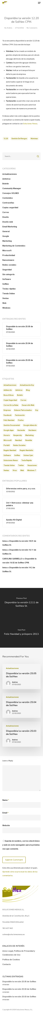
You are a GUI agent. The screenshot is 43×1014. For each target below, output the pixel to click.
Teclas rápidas (9, 289)
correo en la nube (11, 405)
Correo (5, 212)
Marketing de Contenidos (13, 246)
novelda (28, 440)
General (6, 231)
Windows (6, 308)
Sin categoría (8, 274)
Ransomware (8, 260)
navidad (18, 440)
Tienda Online (8, 293)
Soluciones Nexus (30, 123)
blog (28, 390)
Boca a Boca (8, 395)
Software (6, 279)
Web (4, 303)
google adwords (30, 425)
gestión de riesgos (19, 139)
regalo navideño (26, 450)
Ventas (5, 298)
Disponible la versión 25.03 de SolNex (19, 996)
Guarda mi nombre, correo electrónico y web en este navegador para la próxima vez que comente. (21, 845)
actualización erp (27, 385)
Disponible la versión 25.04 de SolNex (19, 989)
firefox (21, 420)
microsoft (8, 440)
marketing (29, 435)
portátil (7, 445)
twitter (21, 465)
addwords (8, 390)
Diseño (5, 217)
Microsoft (6, 250)
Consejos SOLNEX (10, 193)
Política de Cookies (11, 959)
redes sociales (19, 445)
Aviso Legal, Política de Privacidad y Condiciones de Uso (18, 953)
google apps (9, 430)
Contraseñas (8, 203)
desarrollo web (28, 405)
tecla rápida (26, 460)
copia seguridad (10, 400)
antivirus (18, 390)
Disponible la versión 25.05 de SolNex (19, 981)
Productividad (8, 255)
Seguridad (7, 270)
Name (5, 800)
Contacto (6, 964)
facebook (7, 415)
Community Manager (11, 188)
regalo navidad (10, 450)
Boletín (5, 184)
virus (15, 470)
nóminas (34, 139)
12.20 (6, 139)
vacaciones (32, 465)
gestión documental (12, 425)
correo (23, 400)
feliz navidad (9, 420)
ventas (6, 470)
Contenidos (7, 198)
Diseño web (7, 222)
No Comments (32, 28)
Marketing (7, 241)
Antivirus (6, 179)
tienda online (9, 465)
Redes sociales (9, 265)
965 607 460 (7, 928)
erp (36, 410)
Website (6, 825)
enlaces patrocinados (23, 410)
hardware (32, 430)
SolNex (5, 284)
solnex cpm (28, 455)
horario (7, 435)
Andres (9, 28)
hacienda (21, 430)
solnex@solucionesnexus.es (13, 934)
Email (5, 813)
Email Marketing (9, 227)
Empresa (7, 410)
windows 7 (31, 470)
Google (5, 236)
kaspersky (17, 435)
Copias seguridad (10, 207)
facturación (20, 415)
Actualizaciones (9, 174)
